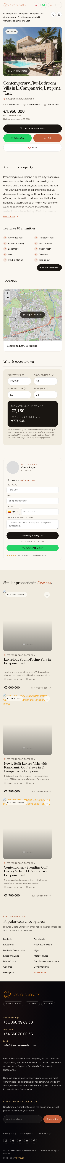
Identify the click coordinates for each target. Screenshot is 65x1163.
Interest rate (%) (18, 388)
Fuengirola (8, 972)
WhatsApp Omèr (34, 547)
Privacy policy (9, 1133)
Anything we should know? (20, 517)
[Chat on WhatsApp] (43, 5)
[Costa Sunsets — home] (14, 5)
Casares (7, 966)
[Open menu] (58, 5)
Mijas (36, 950)
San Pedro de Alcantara (46, 961)
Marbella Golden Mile (14, 950)
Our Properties (10, 13)
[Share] (53, 14)
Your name (11, 485)
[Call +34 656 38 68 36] (51, 5)
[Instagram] (6, 1140)
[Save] (47, 595)
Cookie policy (26, 1133)
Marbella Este (41, 955)
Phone (9, 506)
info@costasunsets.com (19, 1045)
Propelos (19, 1158)
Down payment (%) (44, 375)
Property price (16, 375)
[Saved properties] (36, 5)
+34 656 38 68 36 (18, 1022)
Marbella (7, 939)
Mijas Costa (9, 961)
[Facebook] (13, 1140)
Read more (9, 216)
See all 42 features (49, 267)
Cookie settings (44, 1133)
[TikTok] (34, 1140)
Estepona (23, 13)
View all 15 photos (19, 71)
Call (49, 138)
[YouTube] (27, 1140)
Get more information (34, 128)
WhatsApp (19, 138)
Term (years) (41, 388)
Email (9, 496)
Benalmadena (41, 966)
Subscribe (52, 1119)
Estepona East (37, 13)
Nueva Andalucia (43, 944)
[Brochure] (59, 14)
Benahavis (39, 939)
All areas (38, 972)
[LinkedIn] (20, 1140)
